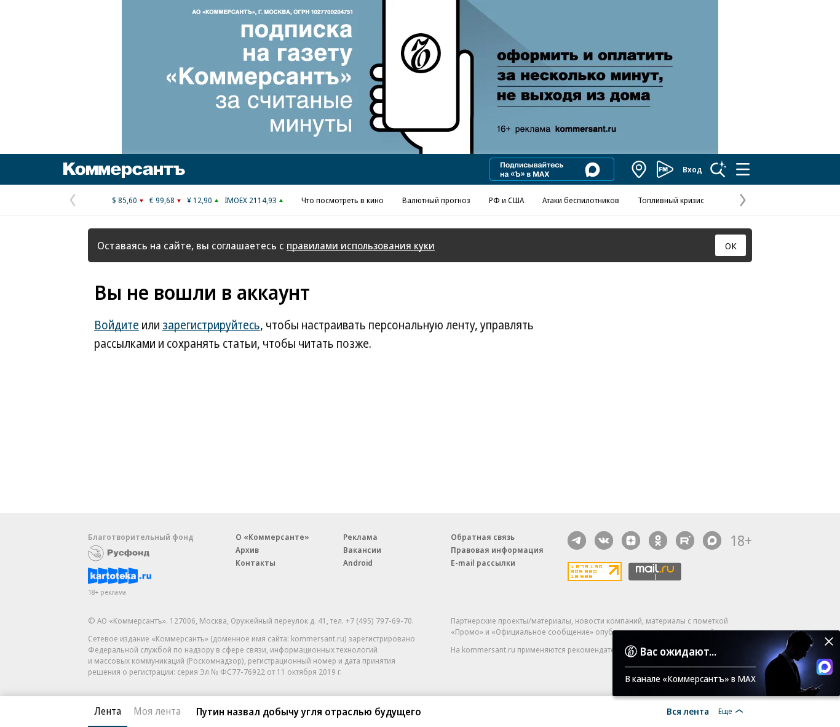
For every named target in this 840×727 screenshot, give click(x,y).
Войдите (116, 325)
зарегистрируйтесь (211, 325)
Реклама (360, 536)
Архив (247, 549)
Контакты (255, 562)
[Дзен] (631, 540)
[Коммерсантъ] (124, 169)
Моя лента (157, 711)
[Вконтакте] (604, 540)
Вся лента (688, 711)
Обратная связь (483, 536)
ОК (731, 245)
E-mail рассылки (483, 562)
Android (358, 562)
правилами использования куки (361, 245)
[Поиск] (718, 169)
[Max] (712, 540)
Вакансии (362, 549)
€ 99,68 (162, 200)
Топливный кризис (671, 200)
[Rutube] (685, 540)
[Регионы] (639, 169)
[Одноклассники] (658, 540)
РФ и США (506, 200)
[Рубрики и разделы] (743, 169)
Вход (692, 169)
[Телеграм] (577, 540)
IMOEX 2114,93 (250, 200)
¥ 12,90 (199, 200)
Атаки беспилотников (580, 200)
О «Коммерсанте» (272, 536)
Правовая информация (497, 549)
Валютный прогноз (436, 200)
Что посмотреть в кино (342, 200)
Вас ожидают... (678, 651)
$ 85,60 (124, 200)
